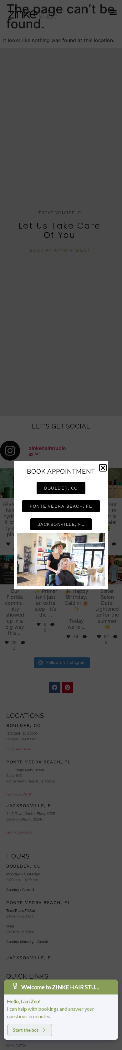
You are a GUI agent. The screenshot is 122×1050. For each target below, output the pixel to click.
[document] (61, 525)
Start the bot (25, 1030)
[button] (103, 468)
